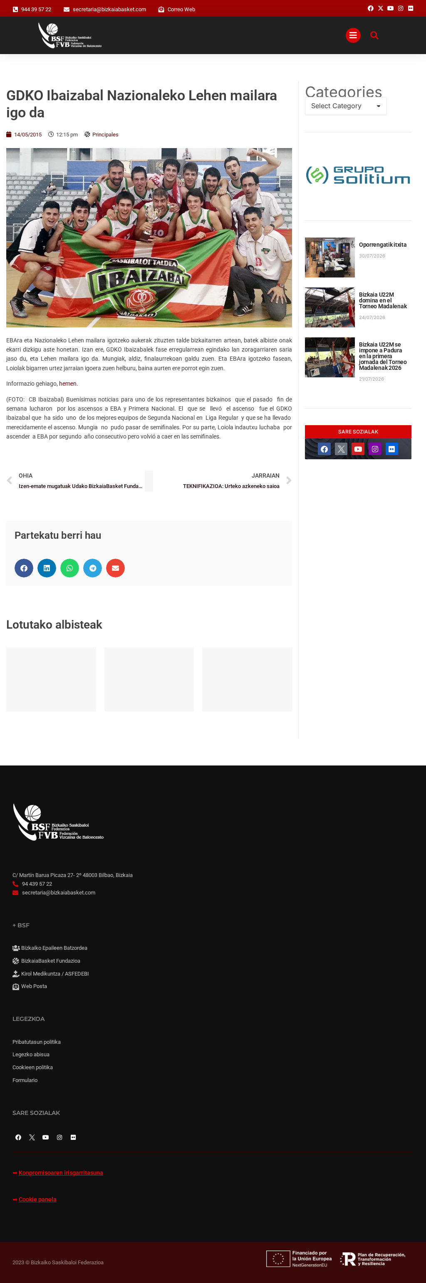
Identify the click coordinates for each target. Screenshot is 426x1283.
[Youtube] (358, 449)
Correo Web (181, 9)
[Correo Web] (161, 9)
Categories (343, 92)
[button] (24, 568)
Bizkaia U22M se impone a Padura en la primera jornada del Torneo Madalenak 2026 (383, 356)
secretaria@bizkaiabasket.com (109, 9)
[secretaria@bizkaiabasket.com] (66, 9)
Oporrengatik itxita (383, 244)
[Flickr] (392, 449)
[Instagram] (375, 449)
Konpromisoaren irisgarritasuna (61, 1172)
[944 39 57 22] (15, 9)
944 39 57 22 (36, 9)
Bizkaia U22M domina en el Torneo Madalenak (383, 300)
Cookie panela (38, 1199)
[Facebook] (324, 449)
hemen (68, 383)
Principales (105, 134)
